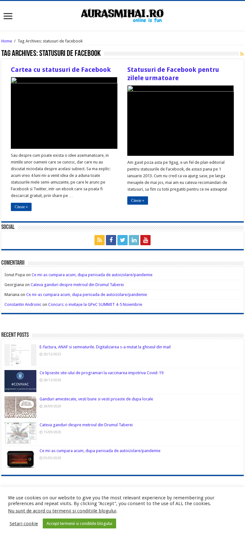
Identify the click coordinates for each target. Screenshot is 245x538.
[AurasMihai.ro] (122, 15)
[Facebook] (111, 240)
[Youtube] (145, 240)
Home (6, 41)
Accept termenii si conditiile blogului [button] (79, 523)
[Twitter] (122, 240)
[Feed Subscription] (242, 54)
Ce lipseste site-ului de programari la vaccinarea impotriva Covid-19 (101, 372)
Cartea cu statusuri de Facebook (61, 69)
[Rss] (99, 240)
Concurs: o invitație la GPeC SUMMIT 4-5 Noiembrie (95, 304)
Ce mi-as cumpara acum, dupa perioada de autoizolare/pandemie (92, 274)
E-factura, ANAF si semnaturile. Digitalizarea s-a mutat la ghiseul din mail (105, 347)
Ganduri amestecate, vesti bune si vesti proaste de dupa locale (96, 399)
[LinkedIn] (134, 240)
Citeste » (21, 207)
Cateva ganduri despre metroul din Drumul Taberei (77, 284)
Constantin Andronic (22, 304)
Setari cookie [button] (24, 524)
